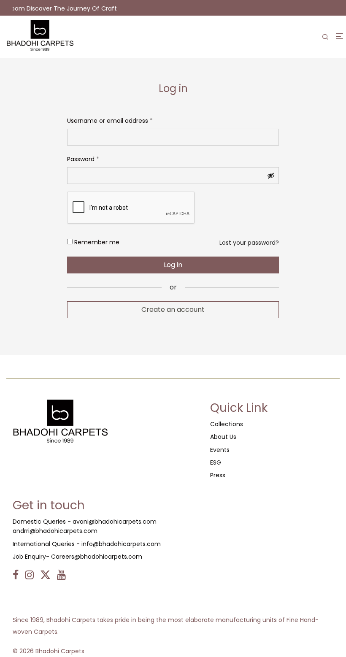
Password (83, 158)
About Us (223, 437)
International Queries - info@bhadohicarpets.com (87, 544)
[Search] (325, 37)
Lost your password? (249, 242)
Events (220, 450)
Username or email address (110, 120)
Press (217, 475)
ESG (215, 462)
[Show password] (271, 176)
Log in (173, 265)
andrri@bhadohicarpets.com (55, 531)
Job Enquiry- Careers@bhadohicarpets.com (77, 556)
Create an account (173, 309)
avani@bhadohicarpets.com (115, 521)
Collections (226, 424)
